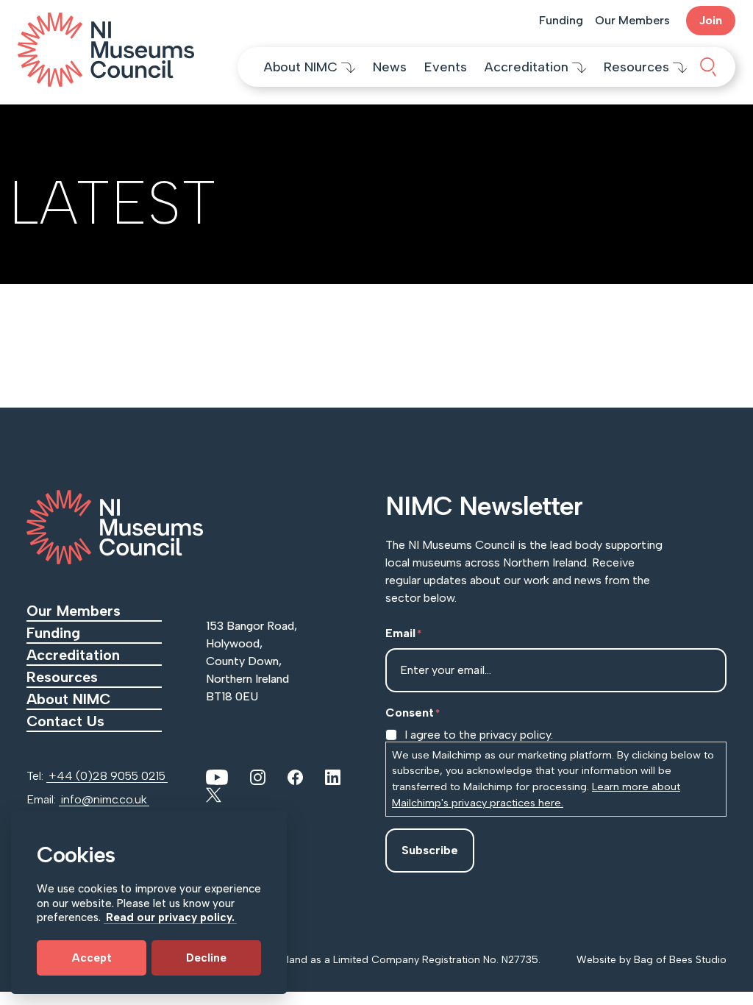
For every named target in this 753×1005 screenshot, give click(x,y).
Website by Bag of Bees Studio (652, 959)
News (390, 67)
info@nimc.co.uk (104, 799)
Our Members (632, 20)
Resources (638, 67)
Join (710, 20)
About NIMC (302, 67)
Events (445, 67)
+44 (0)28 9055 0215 (107, 776)
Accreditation (528, 67)
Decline (206, 958)
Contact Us (67, 721)
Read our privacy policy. (170, 917)
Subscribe (430, 850)
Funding (561, 20)
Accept (92, 958)
